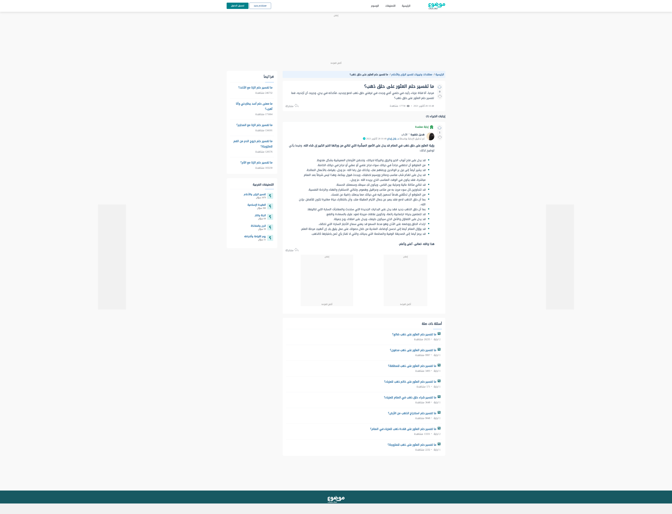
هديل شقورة (417, 134)
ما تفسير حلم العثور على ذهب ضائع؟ (414, 334)
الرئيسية (406, 6)
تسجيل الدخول (237, 6)
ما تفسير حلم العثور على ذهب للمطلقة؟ (412, 366)
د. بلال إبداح (393, 138)
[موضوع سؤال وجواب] (436, 5)
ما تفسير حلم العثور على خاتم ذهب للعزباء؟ (410, 381)
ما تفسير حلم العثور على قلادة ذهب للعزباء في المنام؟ (403, 429)
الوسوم (375, 6)
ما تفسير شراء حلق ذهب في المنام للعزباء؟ (410, 397)
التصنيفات (390, 6)
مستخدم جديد (260, 6)
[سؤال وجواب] (336, 499)
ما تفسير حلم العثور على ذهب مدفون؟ (413, 350)
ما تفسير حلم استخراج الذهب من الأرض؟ (412, 413)
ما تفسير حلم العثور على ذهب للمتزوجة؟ (412, 444)
